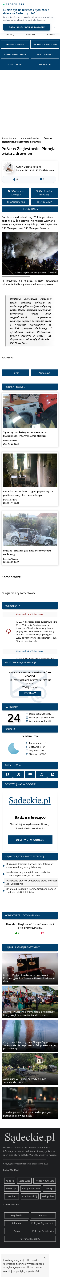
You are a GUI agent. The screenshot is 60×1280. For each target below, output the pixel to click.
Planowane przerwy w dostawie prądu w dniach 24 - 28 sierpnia (32, 874)
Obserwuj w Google (30, 839)
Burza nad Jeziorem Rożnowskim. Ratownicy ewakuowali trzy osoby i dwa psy (29, 890)
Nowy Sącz (11, 1188)
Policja (49, 1188)
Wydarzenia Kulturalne (15, 54)
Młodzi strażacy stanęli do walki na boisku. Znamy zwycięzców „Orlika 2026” (29, 865)
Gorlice (11, 1196)
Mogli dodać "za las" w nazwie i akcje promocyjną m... (30, 928)
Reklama (16, 1223)
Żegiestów (44, 372)
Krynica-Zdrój (29, 1196)
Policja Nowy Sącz (44, 1180)
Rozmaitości (45, 64)
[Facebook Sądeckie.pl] (7, 774)
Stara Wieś (24, 1180)
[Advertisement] (30, 101)
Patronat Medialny (30, 1238)
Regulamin (16, 1215)
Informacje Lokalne (14, 44)
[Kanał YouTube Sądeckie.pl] (30, 774)
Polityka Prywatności (42, 1223)
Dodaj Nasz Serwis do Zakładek (27, 27)
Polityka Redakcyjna (43, 1231)
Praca (17, 1231)
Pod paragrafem (31, 1188)
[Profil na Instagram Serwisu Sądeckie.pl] (41, 774)
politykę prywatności (27, 1271)
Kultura (10, 1180)
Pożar (16, 372)
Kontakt (30, 693)
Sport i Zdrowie (15, 64)
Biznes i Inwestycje (44, 54)
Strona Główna (9, 137)
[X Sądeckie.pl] (18, 774)
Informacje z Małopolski (45, 44)
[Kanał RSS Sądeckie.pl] (52, 774)
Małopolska (48, 1196)
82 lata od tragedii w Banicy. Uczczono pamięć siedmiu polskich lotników (31, 882)
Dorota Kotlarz (32, 166)
